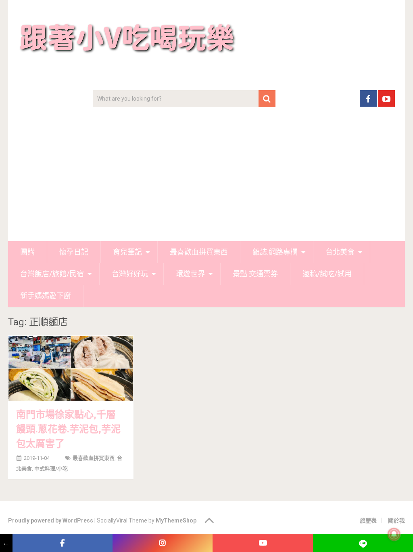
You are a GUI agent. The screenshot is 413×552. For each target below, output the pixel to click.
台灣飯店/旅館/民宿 (52, 274)
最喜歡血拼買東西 (199, 252)
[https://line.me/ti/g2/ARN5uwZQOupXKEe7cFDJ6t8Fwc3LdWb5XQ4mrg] (363, 543)
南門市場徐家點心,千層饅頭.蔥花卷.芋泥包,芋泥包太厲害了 (68, 429)
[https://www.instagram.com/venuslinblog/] (163, 543)
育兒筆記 (127, 252)
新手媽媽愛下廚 (45, 295)
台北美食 (340, 252)
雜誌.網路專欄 (275, 252)
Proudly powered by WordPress (50, 520)
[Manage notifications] (394, 534)
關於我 (396, 520)
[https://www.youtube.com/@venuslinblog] (263, 543)
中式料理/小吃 (51, 469)
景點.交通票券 (255, 274)
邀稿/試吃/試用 (327, 274)
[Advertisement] (206, 180)
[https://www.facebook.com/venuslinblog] (63, 543)
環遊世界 (190, 274)
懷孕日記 (73, 252)
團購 (27, 252)
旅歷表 (368, 520)
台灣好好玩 (130, 274)
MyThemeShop (176, 520)
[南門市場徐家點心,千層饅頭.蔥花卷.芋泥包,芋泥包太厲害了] (70, 368)
